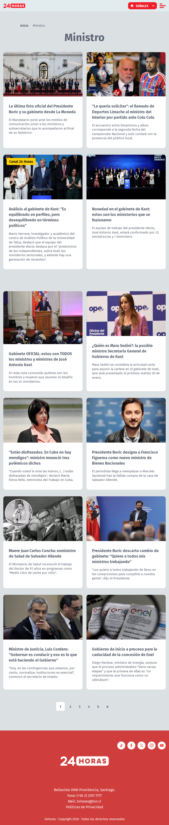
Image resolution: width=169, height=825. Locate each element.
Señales (142, 5)
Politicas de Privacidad (84, 807)
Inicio (24, 25)
